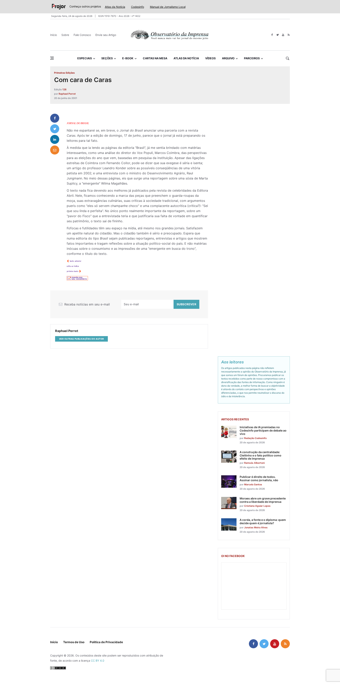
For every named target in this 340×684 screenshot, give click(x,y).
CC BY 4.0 (97, 660)
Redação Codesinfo (255, 438)
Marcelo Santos (253, 484)
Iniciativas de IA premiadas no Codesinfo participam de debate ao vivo (263, 430)
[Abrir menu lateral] (52, 58)
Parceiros (252, 58)
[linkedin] (54, 139)
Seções (107, 58)
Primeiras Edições (64, 72)
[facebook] (272, 35)
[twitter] (277, 35)
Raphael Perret (67, 93)
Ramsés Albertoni (254, 462)
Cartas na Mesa (155, 58)
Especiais (84, 58)
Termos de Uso (73, 642)
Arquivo (228, 58)
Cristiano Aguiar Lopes (257, 505)
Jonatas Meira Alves (256, 527)
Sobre (65, 35)
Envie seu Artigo (105, 35)
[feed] (288, 35)
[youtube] (283, 35)
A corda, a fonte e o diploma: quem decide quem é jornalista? (263, 521)
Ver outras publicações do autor (81, 338)
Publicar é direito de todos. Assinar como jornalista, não (259, 478)
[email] (54, 150)
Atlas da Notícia (115, 6)
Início (53, 35)
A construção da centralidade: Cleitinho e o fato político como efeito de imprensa (260, 455)
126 (64, 89)
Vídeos (210, 58)
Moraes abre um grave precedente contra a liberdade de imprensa (263, 500)
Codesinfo (137, 6)
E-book (127, 58)
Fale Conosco (82, 35)
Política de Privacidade (106, 642)
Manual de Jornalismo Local (168, 6)
